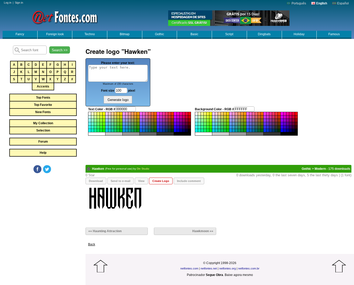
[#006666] (149, 130)
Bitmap (125, 34)
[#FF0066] (183, 113)
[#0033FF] (158, 130)
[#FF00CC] (178, 113)
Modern (320, 169)
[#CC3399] (163, 117)
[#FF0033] (186, 113)
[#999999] (129, 120)
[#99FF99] (95, 120)
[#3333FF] (158, 127)
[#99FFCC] (92, 120)
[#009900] (138, 130)
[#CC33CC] (161, 117)
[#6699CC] (126, 123)
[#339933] (135, 127)
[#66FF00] (104, 123)
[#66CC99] (112, 123)
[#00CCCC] (109, 130)
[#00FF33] (101, 130)
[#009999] (129, 130)
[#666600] (155, 123)
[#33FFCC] (92, 127)
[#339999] (129, 127)
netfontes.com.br (248, 268)
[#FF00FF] (175, 113)
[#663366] (166, 123)
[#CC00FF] (175, 117)
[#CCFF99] (95, 117)
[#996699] (146, 120)
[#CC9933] (135, 117)
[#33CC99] (112, 127)
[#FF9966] (132, 113)
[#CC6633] (152, 117)
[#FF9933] (135, 113)
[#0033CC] (161, 130)
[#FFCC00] (121, 113)
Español (342, 3)
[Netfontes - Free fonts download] (65, 17)
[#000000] (189, 130)
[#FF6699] (146, 113)
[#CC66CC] (144, 117)
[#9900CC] (178, 120)
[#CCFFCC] (92, 117)
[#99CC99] (112, 120)
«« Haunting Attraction (105, 231)
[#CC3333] (169, 117)
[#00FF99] (95, 130)
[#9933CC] (161, 120)
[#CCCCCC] (109, 117)
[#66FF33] (101, 123)
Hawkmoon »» (202, 231)
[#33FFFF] (89, 127)
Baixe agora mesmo (239, 275)
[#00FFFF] (89, 130)
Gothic (159, 34)
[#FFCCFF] (106, 113)
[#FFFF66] (98, 113)
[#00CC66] (115, 130)
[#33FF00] (104, 127)
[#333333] (169, 127)
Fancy (20, 34)
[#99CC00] (121, 120)
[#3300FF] (175, 127)
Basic (194, 34)
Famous (334, 34)
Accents (43, 86)
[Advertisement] (42, 212)
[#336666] (149, 127)
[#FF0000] (189, 113)
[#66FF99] (95, 123)
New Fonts (43, 112)
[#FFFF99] (95, 113)
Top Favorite (43, 105)
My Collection (43, 123)
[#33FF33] (101, 127)
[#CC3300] (172, 117)
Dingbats (264, 34)
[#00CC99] (112, 130)
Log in (7, 2)
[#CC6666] (149, 117)
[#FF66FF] (141, 113)
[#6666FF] (141, 123)
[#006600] (155, 130)
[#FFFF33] (101, 113)
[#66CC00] (121, 123)
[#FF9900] (138, 113)
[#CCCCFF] (106, 117)
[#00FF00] (104, 130)
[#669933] (135, 123)
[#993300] (172, 120)
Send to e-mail (120, 180)
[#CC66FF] (141, 117)
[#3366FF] (141, 127)
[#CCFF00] (104, 117)
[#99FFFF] (89, 120)
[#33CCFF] (106, 127)
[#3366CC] (144, 127)
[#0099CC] (126, 130)
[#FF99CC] (126, 113)
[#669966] (132, 123)
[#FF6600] (155, 113)
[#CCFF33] (101, 117)
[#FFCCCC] (109, 113)
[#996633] (152, 120)
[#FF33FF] (158, 113)
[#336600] (155, 127)
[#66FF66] (98, 123)
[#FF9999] (129, 113)
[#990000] (189, 120)
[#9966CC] (144, 120)
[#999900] (138, 120)
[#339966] (132, 127)
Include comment (189, 180)
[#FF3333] (169, 113)
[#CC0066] (183, 117)
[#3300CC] (178, 127)
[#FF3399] (163, 113)
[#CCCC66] (115, 117)
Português (298, 3)
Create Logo (160, 180)
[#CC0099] (181, 117)
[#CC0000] (189, 117)
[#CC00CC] (178, 117)
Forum (43, 141)
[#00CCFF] (106, 130)
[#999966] (132, 120)
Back (91, 244)
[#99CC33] (118, 120)
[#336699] (146, 127)
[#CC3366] (166, 117)
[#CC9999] (129, 117)
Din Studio (143, 168)
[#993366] (166, 120)
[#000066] (183, 130)
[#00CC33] (118, 130)
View (141, 180)
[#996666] (149, 120)
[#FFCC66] (115, 113)
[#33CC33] (118, 127)
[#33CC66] (115, 127)
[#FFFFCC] (92, 113)
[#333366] (166, 127)
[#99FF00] (104, 120)
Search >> (60, 50)
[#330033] (186, 127)
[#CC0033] (186, 117)
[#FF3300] (172, 113)
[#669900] (138, 123)
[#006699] (146, 130)
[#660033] (186, 123)
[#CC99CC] (126, 117)
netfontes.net (209, 268)
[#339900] (138, 127)
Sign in (19, 2)
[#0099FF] (124, 130)
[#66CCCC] (109, 123)
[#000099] (181, 130)
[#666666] (149, 123)
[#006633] (152, 130)
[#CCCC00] (121, 117)
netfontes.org (227, 268)
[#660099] (181, 123)
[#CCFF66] (98, 117)
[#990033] (186, 120)
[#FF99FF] (124, 113)
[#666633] (152, 123)
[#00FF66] (98, 130)
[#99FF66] (98, 120)
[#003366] (166, 130)
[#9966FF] (141, 120)
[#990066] (183, 120)
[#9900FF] (175, 120)
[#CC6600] (155, 117)
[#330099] (181, 127)
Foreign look (55, 34)
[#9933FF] (158, 120)
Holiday (299, 34)
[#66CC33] (118, 123)
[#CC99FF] (124, 117)
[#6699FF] (124, 123)
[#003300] (172, 130)
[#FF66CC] (144, 113)
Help (43, 153)
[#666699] (146, 123)
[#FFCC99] (112, 113)
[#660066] (183, 123)
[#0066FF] (141, 130)
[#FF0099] (181, 113)
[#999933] (135, 120)
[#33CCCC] (109, 127)
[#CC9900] (138, 117)
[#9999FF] (124, 120)
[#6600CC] (178, 123)
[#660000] (189, 123)
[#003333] (169, 130)
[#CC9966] (132, 117)
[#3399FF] (124, 127)
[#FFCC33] (118, 113)
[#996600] (155, 120)
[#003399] (163, 130)
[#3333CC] (161, 127)
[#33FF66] (98, 127)
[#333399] (163, 127)
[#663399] (163, 123)
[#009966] (132, 130)
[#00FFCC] (92, 130)
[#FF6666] (149, 113)
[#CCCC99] (112, 117)
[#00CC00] (121, 130)
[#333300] (172, 127)
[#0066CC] (144, 130)
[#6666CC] (144, 123)
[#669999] (129, 123)
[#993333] (169, 120)
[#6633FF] (158, 123)
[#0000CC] (178, 130)
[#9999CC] (126, 120)
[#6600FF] (175, 123)
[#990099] (181, 120)
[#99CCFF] (106, 120)
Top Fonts (43, 97)
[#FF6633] (152, 113)
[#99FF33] (101, 120)
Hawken (98, 169)
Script (229, 34)
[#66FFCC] (92, 123)
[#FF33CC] (161, 113)
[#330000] (189, 127)
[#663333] (169, 123)
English (321, 3)
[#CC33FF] (158, 117)
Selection (43, 130)
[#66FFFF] (89, 123)
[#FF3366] (166, 113)
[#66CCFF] (106, 123)
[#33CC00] (121, 127)
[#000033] (186, 130)
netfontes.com (189, 268)
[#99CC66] (115, 120)
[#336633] (152, 127)
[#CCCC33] (118, 117)
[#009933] (135, 130)
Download (96, 180)
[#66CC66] (115, 123)
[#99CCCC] (109, 120)
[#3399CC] (126, 127)
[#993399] (163, 120)
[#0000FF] (175, 130)
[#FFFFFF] (89, 113)
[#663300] (172, 123)
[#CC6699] (146, 117)
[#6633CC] (161, 123)
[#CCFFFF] (89, 117)
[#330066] (183, 127)
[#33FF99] (95, 127)
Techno (89, 34)
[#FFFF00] (104, 113)
